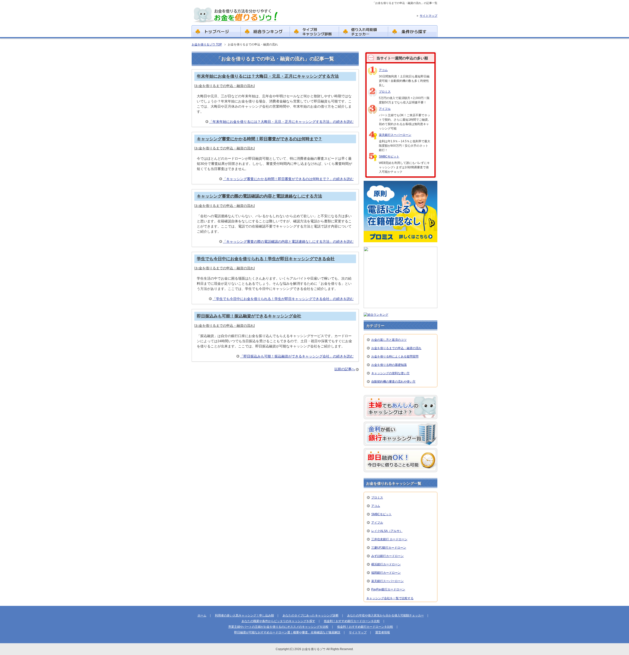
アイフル (385, 109)
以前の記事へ (344, 369)
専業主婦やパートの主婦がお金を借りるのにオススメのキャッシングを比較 (278, 626)
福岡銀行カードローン (386, 572)
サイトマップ (358, 632)
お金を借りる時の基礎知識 (389, 365)
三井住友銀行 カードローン (389, 539)
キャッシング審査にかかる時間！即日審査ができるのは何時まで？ (259, 139)
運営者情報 (382, 632)
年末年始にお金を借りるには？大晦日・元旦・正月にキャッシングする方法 (268, 76)
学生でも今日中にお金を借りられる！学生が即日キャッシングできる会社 (266, 258)
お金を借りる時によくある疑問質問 (394, 356)
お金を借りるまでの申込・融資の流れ (224, 86)
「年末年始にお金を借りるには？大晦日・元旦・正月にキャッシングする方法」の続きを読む (281, 122)
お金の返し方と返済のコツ (389, 340)
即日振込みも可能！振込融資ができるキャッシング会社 (249, 316)
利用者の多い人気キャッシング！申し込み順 (244, 615)
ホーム (202, 615)
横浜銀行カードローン (386, 564)
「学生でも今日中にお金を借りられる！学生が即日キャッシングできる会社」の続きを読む (283, 299)
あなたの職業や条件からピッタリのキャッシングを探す (278, 621)
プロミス (385, 91)
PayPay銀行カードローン (388, 589)
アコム (383, 70)
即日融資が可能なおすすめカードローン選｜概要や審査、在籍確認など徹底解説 (287, 632)
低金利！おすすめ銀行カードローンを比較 (352, 621)
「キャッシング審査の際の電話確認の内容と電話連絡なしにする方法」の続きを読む (288, 241)
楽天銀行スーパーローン (395, 135)
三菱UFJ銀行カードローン (388, 547)
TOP (207, 44)
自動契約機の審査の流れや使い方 (393, 381)
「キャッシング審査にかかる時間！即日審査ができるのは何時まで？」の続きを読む (288, 179)
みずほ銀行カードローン (387, 556)
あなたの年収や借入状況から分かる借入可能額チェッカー (385, 615)
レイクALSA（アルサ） (386, 531)
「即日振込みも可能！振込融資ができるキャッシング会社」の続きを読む (297, 356)
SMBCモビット (389, 156)
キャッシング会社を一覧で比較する (390, 598)
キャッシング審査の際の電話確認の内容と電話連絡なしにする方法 (259, 196)
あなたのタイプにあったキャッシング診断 (311, 615)
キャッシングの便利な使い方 (390, 373)
